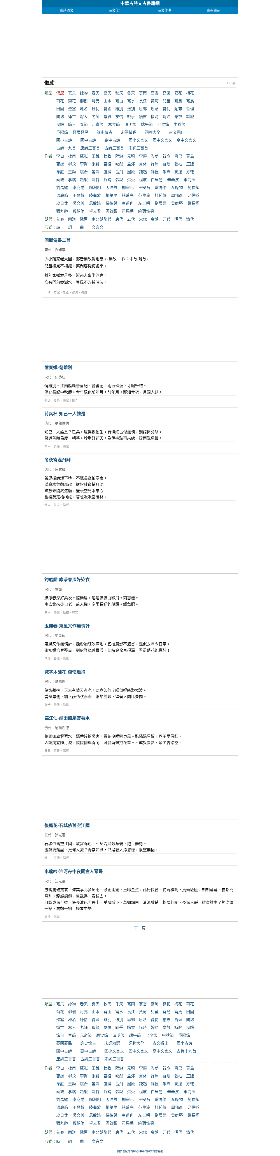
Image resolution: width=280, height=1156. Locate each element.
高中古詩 (112, 140)
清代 (190, 219)
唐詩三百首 (90, 148)
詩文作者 (165, 10)
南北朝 (97, 219)
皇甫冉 (128, 203)
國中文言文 (162, 140)
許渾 (155, 164)
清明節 (130, 124)
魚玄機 (60, 469)
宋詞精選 (128, 132)
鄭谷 (96, 180)
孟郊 (131, 164)
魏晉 (84, 219)
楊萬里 (111, 195)
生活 (47, 292)
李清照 (189, 180)
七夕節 (163, 124)
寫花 (178, 93)
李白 (60, 156)
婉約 (166, 117)
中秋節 (180, 124)
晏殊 (96, 172)
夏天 (107, 93)
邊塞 (72, 109)
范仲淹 (144, 195)
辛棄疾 (173, 180)
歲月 (75, 292)
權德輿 (111, 203)
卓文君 (95, 211)
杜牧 (107, 156)
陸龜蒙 (95, 195)
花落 (47, 658)
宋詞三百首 (138, 148)
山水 (107, 101)
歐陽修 (160, 188)
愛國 (107, 109)
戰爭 (131, 117)
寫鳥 (178, 101)
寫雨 (143, 93)
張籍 (96, 164)
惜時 (155, 117)
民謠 (60, 124)
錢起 (143, 172)
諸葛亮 (128, 195)
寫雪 (155, 93)
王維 (96, 156)
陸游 (119, 156)
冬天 (131, 93)
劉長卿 (193, 188)
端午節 (147, 124)
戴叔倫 (78, 211)
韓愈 (166, 156)
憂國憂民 (80, 132)
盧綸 (107, 172)
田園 (60, 109)
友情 (119, 117)
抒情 (96, 109)
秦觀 (60, 180)
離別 (119, 109)
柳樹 (84, 101)
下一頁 (140, 928)
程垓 (143, 180)
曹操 (60, 164)
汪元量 (60, 881)
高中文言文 (186, 140)
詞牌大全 (153, 132)
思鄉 (143, 109)
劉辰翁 (160, 203)
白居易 (157, 180)
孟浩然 (111, 188)
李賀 (84, 164)
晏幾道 (193, 195)
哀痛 (57, 446)
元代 (166, 219)
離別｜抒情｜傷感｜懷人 (61, 400)
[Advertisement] (140, 44)
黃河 (155, 101)
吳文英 (78, 203)
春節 (84, 124)
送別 (131, 109)
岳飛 (119, 172)
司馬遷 (128, 211)
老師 (96, 117)
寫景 (72, 93)
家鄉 (57, 292)
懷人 (47, 446)
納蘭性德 (146, 211)
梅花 (190, 93)
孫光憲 (60, 835)
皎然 (119, 164)
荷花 (60, 101)
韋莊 (60, 172)
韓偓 (155, 172)
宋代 (143, 219)
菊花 (72, 101)
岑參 (155, 156)
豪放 (178, 117)
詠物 (84, 93)
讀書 (143, 117)
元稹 (131, 156)
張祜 (178, 164)
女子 (47, 704)
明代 (178, 219)
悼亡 (72, 117)
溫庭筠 (62, 195)
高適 (178, 172)
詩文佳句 (115, 10)
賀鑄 (107, 180)
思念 (155, 109)
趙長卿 (193, 203)
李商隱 (78, 188)
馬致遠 (95, 203)
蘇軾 (84, 156)
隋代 (107, 219)
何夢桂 (60, 377)
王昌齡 (78, 195)
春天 (96, 93)
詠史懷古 (104, 132)
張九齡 (62, 211)
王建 (190, 164)
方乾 (190, 172)
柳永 (72, 164)
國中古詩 (88, 140)
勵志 (178, 109)
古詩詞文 (67, 10)
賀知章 (60, 250)
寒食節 (114, 124)
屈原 (131, 172)
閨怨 (60, 117)
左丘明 (144, 203)
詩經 (190, 117)
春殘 (57, 658)
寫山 (119, 101)
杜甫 (72, 156)
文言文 (97, 227)
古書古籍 (213, 10)
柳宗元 (128, 188)
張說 (119, 180)
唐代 (119, 219)
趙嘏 (84, 180)
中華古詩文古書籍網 (140, 3)
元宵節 (97, 124)
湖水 (47, 612)
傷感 (84, 292)
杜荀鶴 (160, 195)
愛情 (166, 109)
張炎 (131, 180)
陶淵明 (95, 188)
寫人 (84, 117)
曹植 (107, 164)
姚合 (84, 172)
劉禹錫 (62, 188)
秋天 (119, 93)
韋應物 (177, 188)
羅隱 (166, 164)
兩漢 (72, 219)
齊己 (178, 156)
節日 (72, 124)
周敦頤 (111, 211)
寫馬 (190, 101)
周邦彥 (177, 195)
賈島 (190, 156)
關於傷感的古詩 (126, 1151)
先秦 (60, 219)
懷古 (47, 858)
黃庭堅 (177, 203)
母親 (107, 117)
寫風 (166, 93)
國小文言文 (138, 140)
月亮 (96, 101)
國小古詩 (64, 140)
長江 (143, 101)
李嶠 (72, 180)
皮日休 (62, 203)
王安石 (144, 188)
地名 (84, 109)
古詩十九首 (66, 148)
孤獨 (66, 612)
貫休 (143, 164)
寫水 (131, 101)
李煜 (143, 156)
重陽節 (62, 132)
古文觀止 (177, 132)
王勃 (72, 172)
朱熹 (166, 172)
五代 (131, 219)
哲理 (190, 109)
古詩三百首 (114, 148)
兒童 (166, 101)
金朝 (155, 219)
